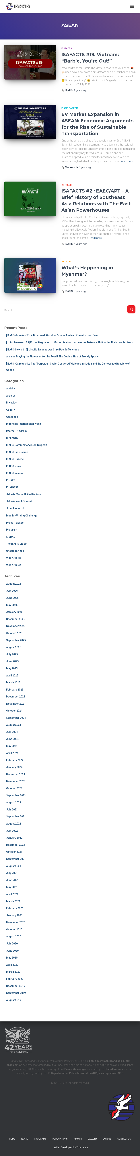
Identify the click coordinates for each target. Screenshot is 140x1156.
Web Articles (13, 557)
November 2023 (15, 781)
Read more (126, 161)
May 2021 (12, 887)
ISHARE (10, 480)
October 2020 (14, 929)
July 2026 (12, 590)
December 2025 (15, 619)
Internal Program (16, 430)
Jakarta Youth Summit (19, 501)
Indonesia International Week (23, 423)
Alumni (78, 1139)
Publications (60, 1139)
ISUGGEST (12, 487)
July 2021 (12, 873)
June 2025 (12, 661)
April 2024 (12, 753)
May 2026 (12, 605)
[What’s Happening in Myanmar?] (30, 275)
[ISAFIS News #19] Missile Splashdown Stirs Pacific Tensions (42, 349)
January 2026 (14, 611)
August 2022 (13, 823)
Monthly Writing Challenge (21, 515)
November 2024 (15, 703)
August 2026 (13, 583)
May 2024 (12, 745)
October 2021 (14, 851)
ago (80, 90)
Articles (66, 185)
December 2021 (15, 844)
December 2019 (15, 986)
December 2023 (15, 774)
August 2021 (13, 866)
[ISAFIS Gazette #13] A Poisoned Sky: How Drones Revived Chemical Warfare (52, 335)
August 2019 (13, 1000)
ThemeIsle (82, 1147)
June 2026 (12, 597)
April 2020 (12, 964)
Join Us (107, 1139)
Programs (40, 1139)
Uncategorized (15, 550)
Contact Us (124, 1139)
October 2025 (14, 633)
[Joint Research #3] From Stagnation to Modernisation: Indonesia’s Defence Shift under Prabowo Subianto (69, 342)
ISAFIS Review (14, 473)
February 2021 (14, 908)
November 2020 (15, 922)
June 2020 (12, 950)
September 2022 (16, 816)
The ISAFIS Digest (16, 543)
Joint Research (15, 508)
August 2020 (13, 936)
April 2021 (12, 894)
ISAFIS (24, 1139)
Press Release (15, 522)
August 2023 (13, 802)
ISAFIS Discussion (17, 452)
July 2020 (12, 943)
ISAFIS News (13, 466)
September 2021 (16, 858)
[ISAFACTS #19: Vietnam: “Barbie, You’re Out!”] (30, 62)
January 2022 (14, 837)
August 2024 (13, 724)
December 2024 (15, 696)
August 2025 (13, 647)
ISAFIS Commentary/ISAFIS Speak (26, 445)
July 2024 (12, 731)
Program (11, 529)
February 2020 (14, 978)
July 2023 (12, 809)
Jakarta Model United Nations (24, 494)
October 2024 (14, 710)
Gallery (10, 409)
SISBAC (10, 536)
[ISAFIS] (19, 6)
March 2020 (13, 971)
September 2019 (16, 992)
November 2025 (15, 626)
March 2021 (13, 901)
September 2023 (16, 795)
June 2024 (12, 739)
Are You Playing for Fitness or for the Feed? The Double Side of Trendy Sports (52, 356)
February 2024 (14, 760)
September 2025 (16, 640)
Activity (10, 388)
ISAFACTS (66, 48)
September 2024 (16, 717)
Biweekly (11, 402)
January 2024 (14, 767)
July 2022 (12, 830)
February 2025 (14, 689)
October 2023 (14, 788)
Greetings (12, 416)
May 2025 (12, 668)
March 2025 (13, 682)
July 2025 (12, 654)
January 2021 (14, 915)
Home (12, 1139)
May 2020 (12, 957)
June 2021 (12, 880)
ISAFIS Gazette (69, 108)
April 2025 (12, 675)
